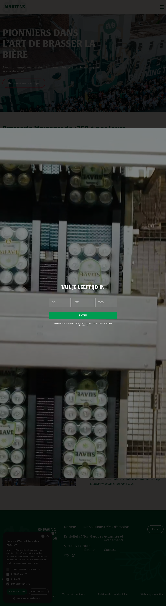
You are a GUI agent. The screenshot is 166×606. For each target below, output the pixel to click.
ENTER (83, 315)
